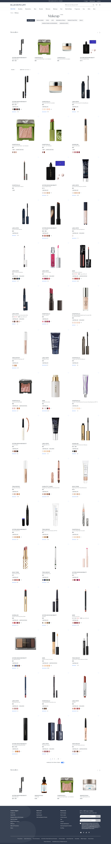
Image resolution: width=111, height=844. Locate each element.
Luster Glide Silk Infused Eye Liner (49, 702)
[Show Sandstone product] (16, 451)
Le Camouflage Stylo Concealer (78, 530)
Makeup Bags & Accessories (49, 23)
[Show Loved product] (44, 751)
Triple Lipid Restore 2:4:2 (85, 796)
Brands (41, 9)
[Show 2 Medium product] (77, 494)
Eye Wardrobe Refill (16, 659)
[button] (100, 5)
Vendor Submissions (64, 823)
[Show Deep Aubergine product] (49, 580)
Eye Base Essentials (16, 487)
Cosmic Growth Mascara (17, 229)
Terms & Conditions (36, 838)
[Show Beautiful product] (12, 708)
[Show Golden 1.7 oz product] (16, 751)
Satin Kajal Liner (15, 59)
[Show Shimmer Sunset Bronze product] (17, 321)
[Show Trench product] (46, 623)
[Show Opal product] (44, 408)
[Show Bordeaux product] (16, 109)
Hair (61, 9)
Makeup (55, 9)
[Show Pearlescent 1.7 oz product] (12, 751)
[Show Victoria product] (12, 666)
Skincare (48, 9)
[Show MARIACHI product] (76, 623)
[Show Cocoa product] (17, 109)
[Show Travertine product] (12, 451)
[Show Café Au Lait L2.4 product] (49, 666)
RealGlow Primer (45, 359)
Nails (81, 20)
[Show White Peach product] (79, 751)
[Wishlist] (96, 5)
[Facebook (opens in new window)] (84, 832)
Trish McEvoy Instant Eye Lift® (18, 359)
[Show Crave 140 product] (16, 623)
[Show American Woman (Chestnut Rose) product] (77, 279)
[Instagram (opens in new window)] (81, 832)
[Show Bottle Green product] (49, 623)
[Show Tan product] (19, 494)
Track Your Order (13, 819)
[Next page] (60, 759)
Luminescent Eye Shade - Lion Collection (43, 59)
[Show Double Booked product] (17, 708)
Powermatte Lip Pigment (77, 272)
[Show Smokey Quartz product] (74, 751)
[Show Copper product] (16, 279)
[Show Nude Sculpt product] (44, 494)
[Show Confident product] (46, 751)
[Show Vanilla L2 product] (44, 666)
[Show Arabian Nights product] (44, 580)
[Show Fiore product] (79, 580)
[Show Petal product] (47, 109)
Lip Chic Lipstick (45, 315)
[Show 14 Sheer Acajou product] (19, 580)
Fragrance (77, 9)
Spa (61, 819)
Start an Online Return (14, 821)
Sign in (86, 1)
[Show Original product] (72, 236)
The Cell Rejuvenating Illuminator (18, 745)
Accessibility (77, 838)
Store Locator (63, 815)
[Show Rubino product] (77, 580)
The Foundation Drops (84, 59)
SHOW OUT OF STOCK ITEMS (55, 762)
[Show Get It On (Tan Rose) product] (72, 279)
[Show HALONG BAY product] (72, 623)
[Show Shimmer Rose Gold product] (16, 321)
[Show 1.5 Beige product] (79, 494)
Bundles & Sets (64, 23)
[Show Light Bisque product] (47, 451)
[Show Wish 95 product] (14, 623)
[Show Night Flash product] (14, 666)
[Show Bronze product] (12, 109)
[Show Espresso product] (76, 451)
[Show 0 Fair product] (72, 494)
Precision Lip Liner (76, 616)
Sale (94, 9)
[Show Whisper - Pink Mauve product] (76, 152)
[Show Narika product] (16, 152)
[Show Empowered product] (49, 751)
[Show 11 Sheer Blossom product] (14, 580)
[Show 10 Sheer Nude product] (12, 580)
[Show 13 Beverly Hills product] (17, 580)
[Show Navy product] (17, 279)
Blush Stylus (74, 573)
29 (58, 758)
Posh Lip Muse (45, 229)
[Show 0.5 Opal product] (76, 494)
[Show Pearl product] (46, 408)
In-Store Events (63, 817)
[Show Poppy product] (79, 708)
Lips (52, 20)
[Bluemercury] (18, 5)
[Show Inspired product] (14, 708)
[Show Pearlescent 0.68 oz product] (14, 751)
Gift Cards (12, 823)
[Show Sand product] (49, 451)
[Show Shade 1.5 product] (44, 537)
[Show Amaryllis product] (42, 321)
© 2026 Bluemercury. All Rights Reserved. (59, 841)
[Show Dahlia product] (47, 321)
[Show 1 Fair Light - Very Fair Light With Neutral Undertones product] (44, 193)
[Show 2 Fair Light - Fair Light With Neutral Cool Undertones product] (46, 193)
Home (11, 12)
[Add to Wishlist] (38, 74)
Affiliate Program (84, 838)
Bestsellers (28, 9)
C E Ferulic (37, 796)
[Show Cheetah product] (16, 408)
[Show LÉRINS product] (74, 623)
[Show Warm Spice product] (42, 279)
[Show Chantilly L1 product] (42, 666)
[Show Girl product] (46, 236)
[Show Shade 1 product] (12, 365)
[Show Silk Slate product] (42, 708)
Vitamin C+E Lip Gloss (46, 272)
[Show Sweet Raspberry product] (49, 279)
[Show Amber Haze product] (47, 494)
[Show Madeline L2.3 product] (47, 666)
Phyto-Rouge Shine (16, 573)
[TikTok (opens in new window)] (86, 832)
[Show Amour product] (44, 321)
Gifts (89, 9)
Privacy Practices (92, 826)
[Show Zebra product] (14, 408)
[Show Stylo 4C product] (77, 537)
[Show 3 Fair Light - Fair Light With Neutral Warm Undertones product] (47, 193)
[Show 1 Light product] (74, 494)
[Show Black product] (14, 109)
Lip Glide (74, 702)
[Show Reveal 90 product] (12, 623)
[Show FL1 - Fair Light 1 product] (12, 537)
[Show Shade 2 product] (14, 365)
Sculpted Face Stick (46, 402)
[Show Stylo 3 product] (76, 537)
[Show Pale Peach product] (74, 708)
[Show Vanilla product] (79, 408)
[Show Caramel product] (47, 623)
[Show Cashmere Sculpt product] (46, 494)
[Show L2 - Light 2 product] (17, 537)
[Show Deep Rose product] (72, 708)
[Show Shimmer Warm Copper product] (12, 321)
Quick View (25, 87)
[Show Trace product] (19, 623)
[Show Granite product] (17, 451)
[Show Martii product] (12, 152)
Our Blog (62, 828)
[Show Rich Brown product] (77, 751)
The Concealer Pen (16, 530)
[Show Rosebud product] (79, 623)
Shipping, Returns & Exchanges (16, 817)
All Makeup (31, 20)
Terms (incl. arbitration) (85, 828)
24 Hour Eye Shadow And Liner (78, 745)
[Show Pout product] (44, 236)
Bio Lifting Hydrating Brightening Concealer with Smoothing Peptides (81, 316)
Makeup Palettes (72, 20)
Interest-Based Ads (69, 838)
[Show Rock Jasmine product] (44, 152)
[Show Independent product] (16, 708)
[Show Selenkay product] (14, 152)
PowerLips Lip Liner (16, 702)
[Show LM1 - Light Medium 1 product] (19, 537)
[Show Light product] (76, 193)
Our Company (63, 812)
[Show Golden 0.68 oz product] (17, 751)
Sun (84, 9)
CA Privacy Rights (62, 838)
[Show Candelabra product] (42, 152)
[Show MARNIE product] (77, 623)
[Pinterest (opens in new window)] (89, 832)
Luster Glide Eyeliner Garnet (17, 186)
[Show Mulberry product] (46, 279)
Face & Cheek (40, 20)
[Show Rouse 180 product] (17, 623)
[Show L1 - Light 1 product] (16, 537)
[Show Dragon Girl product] (76, 279)
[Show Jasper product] (46, 708)
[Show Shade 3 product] (16, 365)
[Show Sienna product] (74, 580)
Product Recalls (91, 838)
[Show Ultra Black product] (72, 451)
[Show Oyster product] (44, 623)
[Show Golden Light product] (77, 193)
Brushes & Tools (60, 20)
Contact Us (12, 812)
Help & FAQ (12, 815)
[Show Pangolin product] (12, 408)
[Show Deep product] (17, 494)
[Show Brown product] (74, 109)
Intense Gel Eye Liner (46, 573)
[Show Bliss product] (77, 408)
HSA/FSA (12, 9)
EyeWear (44, 616)
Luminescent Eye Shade (17, 402)
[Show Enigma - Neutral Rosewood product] (77, 152)
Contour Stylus (15, 444)
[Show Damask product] (49, 321)
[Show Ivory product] (49, 109)
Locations (99, 1)
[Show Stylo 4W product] (79, 537)
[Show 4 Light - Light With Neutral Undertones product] (49, 193)
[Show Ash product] (19, 109)
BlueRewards (92, 1)
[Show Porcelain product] (46, 109)
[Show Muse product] (42, 236)
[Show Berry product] (77, 708)
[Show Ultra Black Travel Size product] (74, 451)
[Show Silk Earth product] (44, 708)
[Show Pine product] (19, 279)
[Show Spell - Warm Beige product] (72, 152)
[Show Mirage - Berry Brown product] (79, 152)
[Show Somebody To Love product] (79, 279)
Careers (62, 821)
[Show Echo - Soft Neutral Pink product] (74, 152)
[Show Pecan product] (42, 623)
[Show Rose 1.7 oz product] (19, 751)
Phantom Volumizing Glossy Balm (18, 616)
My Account (39, 812)
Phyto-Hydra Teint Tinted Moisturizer (79, 487)
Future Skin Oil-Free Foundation (63, 59)
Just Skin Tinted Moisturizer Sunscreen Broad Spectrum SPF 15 (85, 402)
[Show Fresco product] (72, 580)
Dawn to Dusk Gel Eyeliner (17, 272)
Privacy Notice (19, 838)
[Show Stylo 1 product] (72, 537)
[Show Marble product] (14, 451)
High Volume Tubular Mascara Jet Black (80, 659)
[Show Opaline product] (72, 408)
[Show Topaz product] (76, 751)
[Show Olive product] (17, 666)
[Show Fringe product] (49, 236)
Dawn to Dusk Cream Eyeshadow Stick (20, 315)
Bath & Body (68, 9)
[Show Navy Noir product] (16, 666)
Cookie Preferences (27, 838)
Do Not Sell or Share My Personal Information (49, 838)
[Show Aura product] (42, 109)
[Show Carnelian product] (49, 408)
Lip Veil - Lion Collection (47, 145)
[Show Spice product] (47, 236)
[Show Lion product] (19, 408)
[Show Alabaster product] (44, 109)
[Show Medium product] (79, 193)
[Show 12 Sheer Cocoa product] (16, 580)
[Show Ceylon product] (46, 321)
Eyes (47, 20)
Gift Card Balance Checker (42, 817)
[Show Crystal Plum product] (47, 279)
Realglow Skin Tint (45, 444)
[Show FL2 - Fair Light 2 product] (14, 537)
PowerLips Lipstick (46, 745)
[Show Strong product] (47, 751)
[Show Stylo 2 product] (74, 537)
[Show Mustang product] (17, 408)
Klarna (11, 828)
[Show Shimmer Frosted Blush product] (19, 321)
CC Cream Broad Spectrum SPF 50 (79, 186)
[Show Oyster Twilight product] (42, 494)
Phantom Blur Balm (76, 145)
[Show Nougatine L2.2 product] (46, 666)
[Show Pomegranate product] (44, 279)
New (35, 9)
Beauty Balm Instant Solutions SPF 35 (49, 530)
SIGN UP (98, 816)
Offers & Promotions (14, 825)
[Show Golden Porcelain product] (44, 451)
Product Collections (47, 841)
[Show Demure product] (14, 494)
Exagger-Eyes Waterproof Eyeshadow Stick (50, 487)
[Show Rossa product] (76, 580)
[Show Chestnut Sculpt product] (49, 494)
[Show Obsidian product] (47, 408)
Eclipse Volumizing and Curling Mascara (80, 103)
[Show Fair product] (74, 193)
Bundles (20, 9)
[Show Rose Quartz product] (42, 408)
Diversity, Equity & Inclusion (66, 825)
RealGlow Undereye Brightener (78, 229)
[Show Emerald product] (47, 580)
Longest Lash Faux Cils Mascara (78, 359)
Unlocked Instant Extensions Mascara (79, 444)
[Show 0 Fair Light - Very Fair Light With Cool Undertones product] (42, 193)
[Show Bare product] (16, 494)
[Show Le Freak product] (74, 279)
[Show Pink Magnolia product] (76, 708)
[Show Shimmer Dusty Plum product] (14, 321)
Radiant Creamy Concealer (47, 659)
